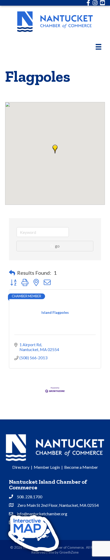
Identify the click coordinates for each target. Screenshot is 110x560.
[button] (55, 149)
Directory (20, 467)
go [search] (57, 245)
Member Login (47, 467)
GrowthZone (69, 552)
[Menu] (98, 46)
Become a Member (81, 467)
